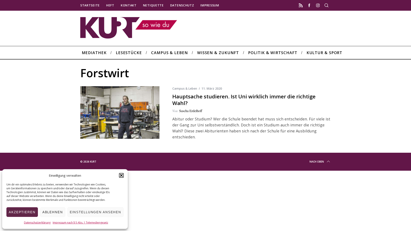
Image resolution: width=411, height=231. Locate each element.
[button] (121, 175)
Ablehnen (52, 212)
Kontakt (129, 5)
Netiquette (153, 5)
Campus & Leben (184, 88)
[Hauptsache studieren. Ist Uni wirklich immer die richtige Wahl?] (119, 112)
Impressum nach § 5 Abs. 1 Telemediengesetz (80, 222)
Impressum (209, 5)
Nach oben (317, 161)
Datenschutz (182, 5)
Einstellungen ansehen (95, 212)
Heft (110, 5)
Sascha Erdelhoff (190, 110)
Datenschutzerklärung (37, 222)
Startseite (90, 5)
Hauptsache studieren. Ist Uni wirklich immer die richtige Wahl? (244, 100)
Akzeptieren (22, 212)
